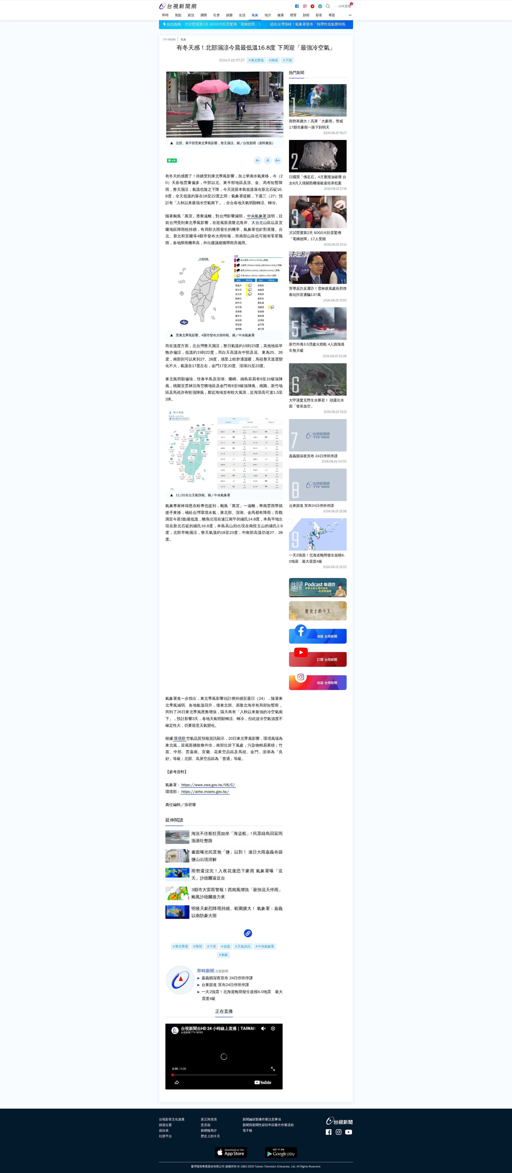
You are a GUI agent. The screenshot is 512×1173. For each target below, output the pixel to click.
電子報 (247, 1131)
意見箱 (205, 1125)
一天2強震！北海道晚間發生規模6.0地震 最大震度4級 (242, 995)
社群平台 (165, 1136)
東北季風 (257, 60)
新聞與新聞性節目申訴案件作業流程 (268, 1125)
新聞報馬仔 (209, 1131)
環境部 (179, 738)
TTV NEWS (169, 39)
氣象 (183, 39)
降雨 (274, 60)
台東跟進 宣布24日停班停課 (225, 984)
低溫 (227, 946)
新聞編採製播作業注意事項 (262, 1119)
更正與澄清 (209, 1119)
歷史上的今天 (210, 1136)
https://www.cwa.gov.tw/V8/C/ (208, 785)
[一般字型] (268, 161)
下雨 (288, 60)
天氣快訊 (244, 946)
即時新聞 (205, 970)
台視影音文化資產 (172, 1119)
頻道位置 (165, 1125)
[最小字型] (258, 161)
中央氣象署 (256, 216)
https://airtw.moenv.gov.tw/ (205, 791)
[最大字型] (278, 161)
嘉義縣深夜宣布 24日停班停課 (227, 978)
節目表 (164, 1131)
